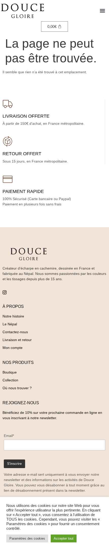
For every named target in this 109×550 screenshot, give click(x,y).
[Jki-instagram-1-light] (5, 292)
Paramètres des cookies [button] (27, 538)
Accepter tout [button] (64, 538)
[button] (102, 11)
